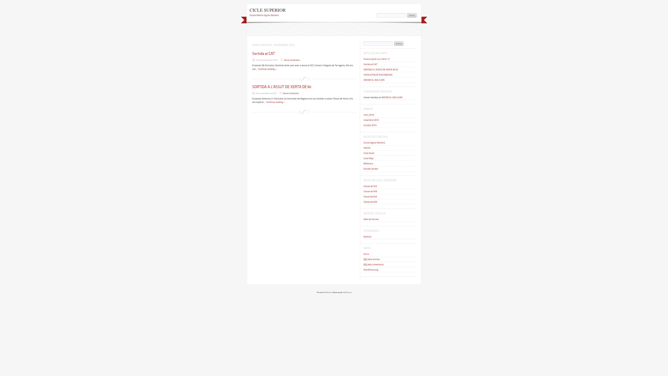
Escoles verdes (371, 168)
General (367, 236)
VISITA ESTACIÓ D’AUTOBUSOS (378, 74)
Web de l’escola (371, 219)
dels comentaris (374, 264)
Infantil (367, 148)
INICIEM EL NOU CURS (374, 80)
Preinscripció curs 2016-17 (377, 59)
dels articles (372, 259)
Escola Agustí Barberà (374, 142)
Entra (366, 254)
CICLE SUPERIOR (268, 10)
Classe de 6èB (370, 202)
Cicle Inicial (369, 153)
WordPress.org (371, 269)
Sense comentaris (292, 60)
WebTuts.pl (347, 292)
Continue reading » (267, 69)
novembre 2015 (371, 120)
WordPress (327, 292)
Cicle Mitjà (368, 158)
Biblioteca (368, 163)
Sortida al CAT (263, 53)
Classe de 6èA (370, 196)
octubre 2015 (370, 125)
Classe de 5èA (370, 186)
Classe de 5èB (370, 191)
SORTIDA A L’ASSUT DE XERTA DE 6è (281, 86)
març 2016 (369, 114)
